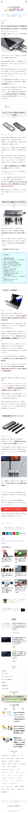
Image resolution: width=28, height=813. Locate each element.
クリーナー (10, 775)
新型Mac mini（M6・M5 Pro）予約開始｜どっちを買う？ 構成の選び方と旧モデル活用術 (19, 742)
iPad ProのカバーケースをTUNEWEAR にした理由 (20, 575)
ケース (15, 775)
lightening (11, 761)
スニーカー (4, 777)
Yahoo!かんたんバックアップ (8, 769)
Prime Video (23, 763)
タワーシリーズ (5, 780)
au (18, 755)
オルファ (17, 772)
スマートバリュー (11, 777)
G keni (23, 758)
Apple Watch (13, 755)
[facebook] (7, 533)
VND (8, 766)
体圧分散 (16, 786)
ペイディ (12, 780)
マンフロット (4, 783)
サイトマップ (23, 801)
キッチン (3, 775)
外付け (3, 789)
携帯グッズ (13, 789)
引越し (8, 789)
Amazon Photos (5, 755)
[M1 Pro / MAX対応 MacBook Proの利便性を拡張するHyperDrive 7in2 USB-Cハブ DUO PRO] (10, 533)
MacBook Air (17, 761)
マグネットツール (19, 780)
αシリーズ (18, 769)
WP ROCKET (13, 766)
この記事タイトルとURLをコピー (15, 527)
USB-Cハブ (21, 540)
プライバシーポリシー (14, 802)
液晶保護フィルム (5, 792)
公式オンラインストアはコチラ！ (13, 509)
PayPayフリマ (15, 763)
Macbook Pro (4, 543)
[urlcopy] (24, 533)
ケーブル (20, 775)
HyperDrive (16, 540)
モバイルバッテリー (13, 783)
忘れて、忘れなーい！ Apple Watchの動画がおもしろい (7, 575)
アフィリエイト (5, 772)
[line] (17, 533)
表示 (9, 106)
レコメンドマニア (14, 806)
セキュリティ (20, 777)
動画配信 (22, 786)
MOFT (9, 763)
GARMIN (17, 758)
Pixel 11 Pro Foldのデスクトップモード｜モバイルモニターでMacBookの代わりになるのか (19, 717)
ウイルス (12, 772)
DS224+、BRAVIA (10, 758)
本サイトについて (9, 801)
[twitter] (3, 533)
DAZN (3, 758)
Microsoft (4, 763)
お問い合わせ (16, 801)
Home (3, 801)
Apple (3, 538)
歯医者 (19, 789)
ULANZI (3, 766)
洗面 (23, 789)
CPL (22, 755)
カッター (23, 772)
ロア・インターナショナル (7, 540)
